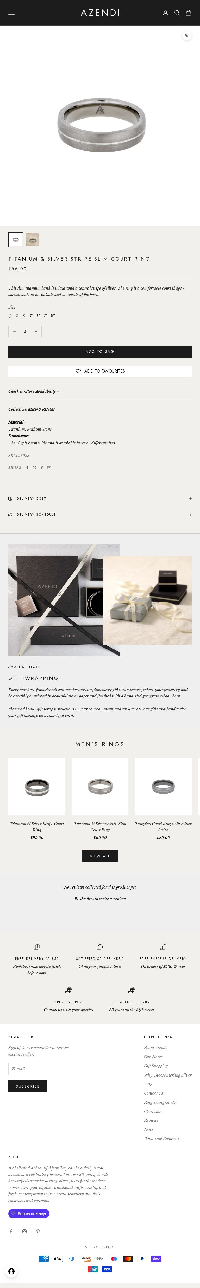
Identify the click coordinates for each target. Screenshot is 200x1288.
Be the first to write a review (100, 898)
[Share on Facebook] (27, 468)
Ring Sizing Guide (160, 1102)
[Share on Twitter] (35, 468)
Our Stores (153, 1056)
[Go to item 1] (15, 239)
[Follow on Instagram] (24, 1231)
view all (100, 856)
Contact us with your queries (68, 1009)
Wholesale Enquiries (162, 1138)
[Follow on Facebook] (11, 1231)
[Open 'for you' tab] (11, 1271)
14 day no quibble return (100, 966)
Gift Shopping (156, 1065)
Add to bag (100, 351)
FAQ (148, 1083)
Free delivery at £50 (37, 958)
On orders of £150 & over (163, 966)
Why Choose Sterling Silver (168, 1075)
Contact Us (153, 1093)
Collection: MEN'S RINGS (31, 409)
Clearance (153, 1111)
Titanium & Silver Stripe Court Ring (37, 827)
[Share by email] (49, 468)
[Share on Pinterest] (42, 468)
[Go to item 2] (32, 239)
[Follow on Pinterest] (38, 1231)
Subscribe (28, 1086)
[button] (100, 898)
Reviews (151, 1120)
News (149, 1129)
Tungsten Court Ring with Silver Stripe (163, 827)
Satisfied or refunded (100, 958)
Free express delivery (163, 958)
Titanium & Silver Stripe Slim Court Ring (100, 827)
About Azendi (155, 1047)
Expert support (68, 1002)
